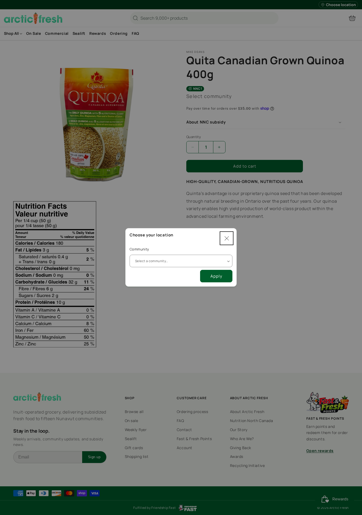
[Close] (226, 238)
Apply (216, 276)
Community (139, 249)
